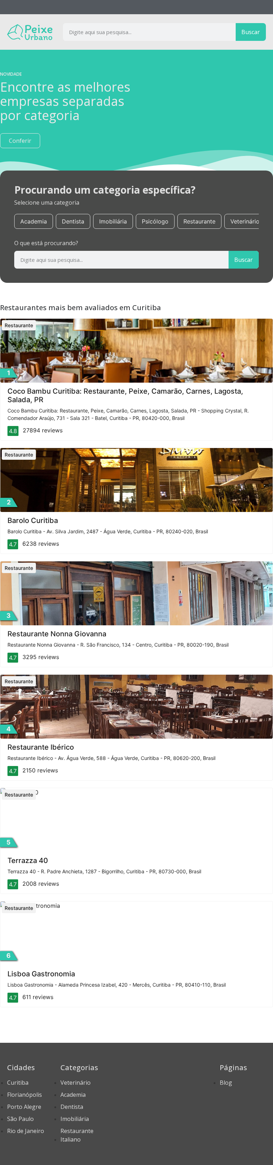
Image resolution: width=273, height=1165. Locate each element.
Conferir (20, 141)
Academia (33, 221)
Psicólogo (155, 221)
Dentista (73, 221)
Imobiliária (113, 221)
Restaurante (199, 221)
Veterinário (244, 221)
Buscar (250, 32)
